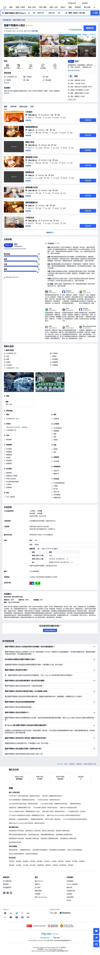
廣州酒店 (39, 861)
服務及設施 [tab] (23, 106)
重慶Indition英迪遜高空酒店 (68, 807)
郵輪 (70, 7)
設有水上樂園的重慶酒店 (16, 854)
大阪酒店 (68, 861)
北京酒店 (18, 865)
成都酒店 (48, 865)
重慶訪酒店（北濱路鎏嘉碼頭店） (19, 819)
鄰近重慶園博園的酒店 (47, 834)
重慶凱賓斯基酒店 (75, 803)
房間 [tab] (5, 106)
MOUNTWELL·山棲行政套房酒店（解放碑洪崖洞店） (25, 796)
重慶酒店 (79, 764)
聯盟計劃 (69, 887)
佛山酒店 (32, 865)
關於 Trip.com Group (41, 897)
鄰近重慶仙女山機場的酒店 (68, 838)
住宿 (4, 7)
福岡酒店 (11, 865)
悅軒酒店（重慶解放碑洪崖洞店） (52, 796)
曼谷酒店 (61, 861)
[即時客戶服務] (96, 944)
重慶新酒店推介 (13, 850)
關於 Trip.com (39, 881)
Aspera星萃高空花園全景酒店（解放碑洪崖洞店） (24, 803)
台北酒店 (47, 861)
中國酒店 (72, 764)
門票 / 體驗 (42, 7)
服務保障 (6, 884)
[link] (72, 3)
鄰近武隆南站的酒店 (15, 842)
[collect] (96, 931)
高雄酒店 (70, 865)
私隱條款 (37, 894)
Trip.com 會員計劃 (72, 884)
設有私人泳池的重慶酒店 (74, 850)
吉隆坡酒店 (40, 865)
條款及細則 (38, 890)
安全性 (69, 900)
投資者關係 (70, 881)
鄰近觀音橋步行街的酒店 (16, 838)
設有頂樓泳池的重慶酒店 (40, 850)
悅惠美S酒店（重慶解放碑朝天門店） (20, 807)
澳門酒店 (75, 861)
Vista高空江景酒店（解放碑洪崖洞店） (49, 800)
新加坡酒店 (62, 865)
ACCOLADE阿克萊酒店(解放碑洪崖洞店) (75, 819)
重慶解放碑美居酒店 (37, 819)
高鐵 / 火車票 (20, 7)
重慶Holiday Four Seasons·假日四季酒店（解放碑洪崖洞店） (27, 823)
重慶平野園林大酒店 (14, 25)
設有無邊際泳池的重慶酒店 (57, 850)
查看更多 (6, 93)
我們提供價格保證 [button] (76, 29)
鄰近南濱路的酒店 (33, 834)
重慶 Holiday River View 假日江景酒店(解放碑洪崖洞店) (64, 815)
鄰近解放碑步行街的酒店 (16, 830)
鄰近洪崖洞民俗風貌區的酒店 (18, 834)
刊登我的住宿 (71, 890)
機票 (10, 7)
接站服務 (55, 359)
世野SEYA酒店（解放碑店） (53, 819)
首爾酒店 (82, 861)
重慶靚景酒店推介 (25, 850)
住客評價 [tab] (13, 106)
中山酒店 (25, 865)
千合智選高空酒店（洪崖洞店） (77, 811)
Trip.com (59, 764)
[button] (79, 3)
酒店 (65, 764)
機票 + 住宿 (54, 7)
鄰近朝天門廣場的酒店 (63, 830)
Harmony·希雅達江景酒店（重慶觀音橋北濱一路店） (25, 811)
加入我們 (37, 887)
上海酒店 (54, 861)
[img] (22, 45)
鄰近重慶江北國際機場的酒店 (49, 838)
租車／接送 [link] (32, 7)
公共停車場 (9, 353)
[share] (96, 938)
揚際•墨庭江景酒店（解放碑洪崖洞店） (54, 811)
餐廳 (7, 359)
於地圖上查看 (72, 99)
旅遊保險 (78, 7)
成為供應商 (70, 897)
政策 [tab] (32, 106)
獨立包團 (87, 7)
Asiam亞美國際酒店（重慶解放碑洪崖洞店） (22, 800)
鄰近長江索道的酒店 (48, 830)
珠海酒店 (25, 861)
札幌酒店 (55, 865)
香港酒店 (18, 861)
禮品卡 (63, 7)
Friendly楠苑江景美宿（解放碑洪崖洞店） (45, 807)
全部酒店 (69, 894)
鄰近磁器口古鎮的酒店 (32, 838)
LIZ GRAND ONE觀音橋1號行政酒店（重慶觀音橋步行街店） (27, 815)
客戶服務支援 (7, 881)
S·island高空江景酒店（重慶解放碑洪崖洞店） (54, 803)
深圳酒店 (11, 861)
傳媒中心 (37, 884)
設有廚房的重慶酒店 (31, 854)
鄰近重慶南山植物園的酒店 (64, 834)
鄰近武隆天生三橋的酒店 (33, 830)
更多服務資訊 (7, 887)
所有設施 (6, 83)
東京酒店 (32, 861)
